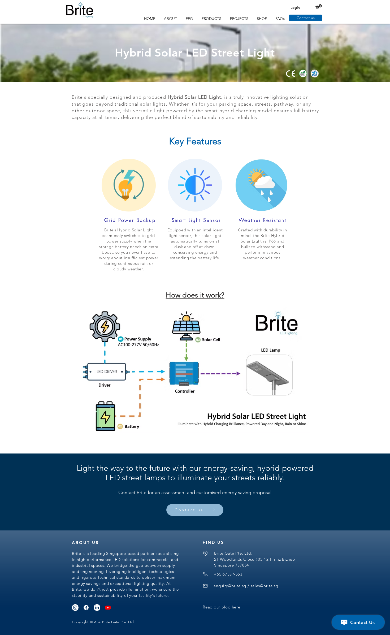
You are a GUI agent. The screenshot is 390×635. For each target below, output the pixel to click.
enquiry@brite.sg (230, 585)
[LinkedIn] (97, 607)
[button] (318, 6)
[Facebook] (86, 607)
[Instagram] (75, 607)
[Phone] (205, 574)
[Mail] (205, 586)
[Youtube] (108, 607)
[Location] (205, 553)
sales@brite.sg (264, 585)
